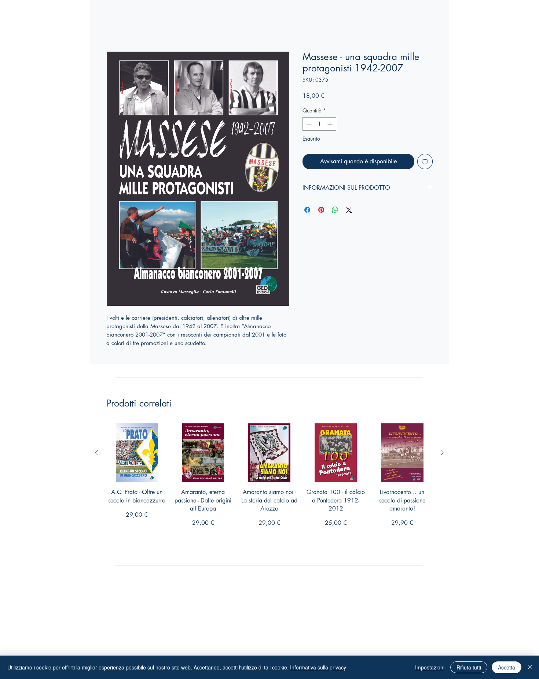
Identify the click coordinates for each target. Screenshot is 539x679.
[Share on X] (349, 209)
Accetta (506, 667)
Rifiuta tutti (468, 667)
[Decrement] (308, 124)
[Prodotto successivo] (442, 452)
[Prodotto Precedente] (96, 452)
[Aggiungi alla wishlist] (425, 161)
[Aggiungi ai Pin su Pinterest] (321, 209)
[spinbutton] (319, 124)
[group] (269, 488)
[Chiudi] (530, 667)
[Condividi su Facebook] (307, 209)
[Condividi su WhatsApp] (335, 209)
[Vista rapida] (136, 452)
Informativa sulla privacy (318, 667)
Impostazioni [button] (429, 667)
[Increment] (330, 124)
